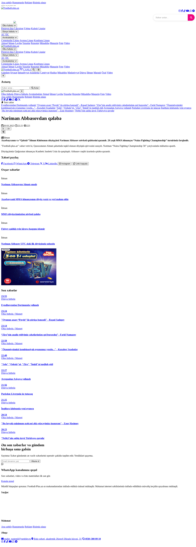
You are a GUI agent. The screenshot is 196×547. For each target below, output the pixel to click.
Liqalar (41, 28)
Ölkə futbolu (8, 25)
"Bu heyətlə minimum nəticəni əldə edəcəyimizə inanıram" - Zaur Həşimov (37, 110)
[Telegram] (193, 11)
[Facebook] (182, 11)
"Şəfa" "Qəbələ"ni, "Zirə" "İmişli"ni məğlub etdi (79, 108)
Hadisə (53, 72)
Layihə (18, 43)
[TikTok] (184, 11)
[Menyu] (38, 69)
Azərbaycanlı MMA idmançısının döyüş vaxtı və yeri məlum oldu (34, 199)
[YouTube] (188, 11)
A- (3, 129)
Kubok (34, 28)
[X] (19, 99)
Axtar (36, 88)
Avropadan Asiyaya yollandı (117, 108)
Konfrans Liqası (42, 40)
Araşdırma (34, 72)
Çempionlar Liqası (10, 40)
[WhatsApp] (191, 11)
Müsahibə (44, 43)
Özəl (104, 72)
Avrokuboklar (8, 37)
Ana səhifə (6, 2)
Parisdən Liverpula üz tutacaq (146, 108)
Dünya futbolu (8, 31)
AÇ (3, 34)
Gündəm (5, 72)
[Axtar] (191, 17)
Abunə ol (35, 461)
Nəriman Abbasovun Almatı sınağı (19, 184)
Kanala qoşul (7, 481)
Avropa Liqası (26, 40)
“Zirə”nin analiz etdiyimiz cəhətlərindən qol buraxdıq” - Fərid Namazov (130, 105)
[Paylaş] (3, 132)
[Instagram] (180, 11)
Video (67, 43)
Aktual (4, 43)
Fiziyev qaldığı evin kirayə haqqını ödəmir (23, 229)
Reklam (28, 2)
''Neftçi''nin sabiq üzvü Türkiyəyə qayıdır (94, 110)
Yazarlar (26, 43)
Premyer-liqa (7, 28)
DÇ (7, 34)
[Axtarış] (33, 69)
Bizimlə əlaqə (39, 2)
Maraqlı (97, 72)
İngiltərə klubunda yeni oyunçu (176, 108)
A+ (9, 129)
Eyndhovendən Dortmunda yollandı (18, 105)
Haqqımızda (18, 2)
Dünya (83, 72)
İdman (11, 43)
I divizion (18, 28)
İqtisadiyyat (23, 72)
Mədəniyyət (73, 72)
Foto (61, 43)
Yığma (27, 28)
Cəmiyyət (44, 72)
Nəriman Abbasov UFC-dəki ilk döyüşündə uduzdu (28, 243)
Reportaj (35, 43)
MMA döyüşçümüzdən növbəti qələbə (20, 214)
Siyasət (13, 72)
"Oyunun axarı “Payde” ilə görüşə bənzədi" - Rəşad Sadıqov (66, 105)
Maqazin (54, 43)
